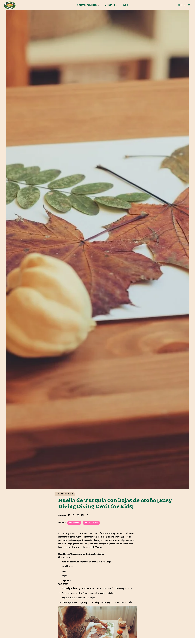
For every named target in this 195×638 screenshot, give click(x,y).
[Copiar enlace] (87, 515)
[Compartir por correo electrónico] (82, 515)
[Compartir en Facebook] (69, 515)
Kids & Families (91, 523)
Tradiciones (129, 534)
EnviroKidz (74, 523)
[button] (189, 5)
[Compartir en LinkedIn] (73, 515)
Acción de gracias (66, 534)
